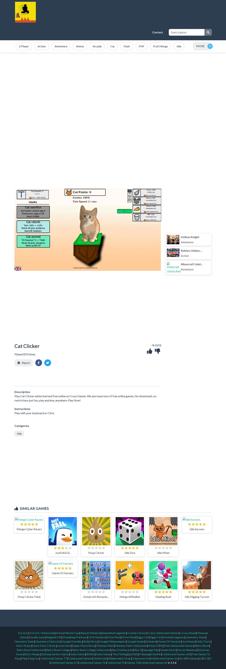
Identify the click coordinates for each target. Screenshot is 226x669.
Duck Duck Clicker (44, 645)
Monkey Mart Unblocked (131, 645)
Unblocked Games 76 (92, 662)
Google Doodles (72, 641)
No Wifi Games (188, 658)
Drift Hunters (97, 637)
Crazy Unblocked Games (163, 633)
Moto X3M (155, 645)
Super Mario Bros (84, 645)
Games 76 (133, 662)
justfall (133, 654)
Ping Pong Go (30, 658)
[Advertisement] (85, 32)
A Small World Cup (67, 633)
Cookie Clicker (137, 633)
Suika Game (77, 654)
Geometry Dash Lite (48, 641)
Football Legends (174, 637)
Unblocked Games (80, 658)
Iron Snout (189, 641)
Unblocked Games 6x (164, 658)
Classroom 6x (141, 658)
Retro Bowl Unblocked (31, 650)
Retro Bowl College (59, 650)
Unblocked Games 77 (53, 658)
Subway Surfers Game (55, 654)
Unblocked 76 (116, 662)
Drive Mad (114, 637)
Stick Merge (32, 654)
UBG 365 (205, 658)
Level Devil (65, 645)
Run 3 (138, 650)
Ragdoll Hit (54, 637)
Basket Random (90, 633)
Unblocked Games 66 (154, 662)
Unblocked (100, 658)
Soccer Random (187, 650)
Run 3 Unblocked (122, 650)
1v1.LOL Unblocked (42, 633)
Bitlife (91, 654)
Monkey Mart (105, 645)
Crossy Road (188, 633)
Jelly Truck (204, 641)
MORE (200, 46)
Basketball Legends (114, 633)
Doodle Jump (37, 637)
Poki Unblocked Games (179, 645)
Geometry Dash (196, 637)
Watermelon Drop (120, 658)
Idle (19, 433)
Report (26, 362)
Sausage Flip (151, 650)
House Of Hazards (169, 641)
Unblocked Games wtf (177, 654)
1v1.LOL (23, 633)
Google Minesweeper (112, 641)
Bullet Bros (91, 641)
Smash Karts (168, 650)
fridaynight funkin (150, 654)
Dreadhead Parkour (75, 637)
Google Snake (135, 641)
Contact (157, 32)
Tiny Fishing (119, 654)
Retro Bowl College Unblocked (91, 650)
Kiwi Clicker (23, 645)
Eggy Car (143, 637)
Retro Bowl (202, 645)
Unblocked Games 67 (64, 662)
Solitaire (151, 641)
